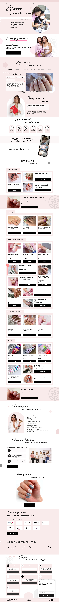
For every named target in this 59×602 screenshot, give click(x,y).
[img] (29, 600)
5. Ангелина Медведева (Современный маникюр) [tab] (41, 69)
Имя (40, 586)
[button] (43, 147)
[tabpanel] (29, 82)
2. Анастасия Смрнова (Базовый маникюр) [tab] (18, 69)
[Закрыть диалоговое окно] (54, 580)
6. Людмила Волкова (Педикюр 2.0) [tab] (48, 69)
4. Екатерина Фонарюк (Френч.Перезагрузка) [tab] (33, 69)
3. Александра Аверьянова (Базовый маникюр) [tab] (25, 69)
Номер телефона (42, 590)
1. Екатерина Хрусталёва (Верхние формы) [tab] (10, 69)
